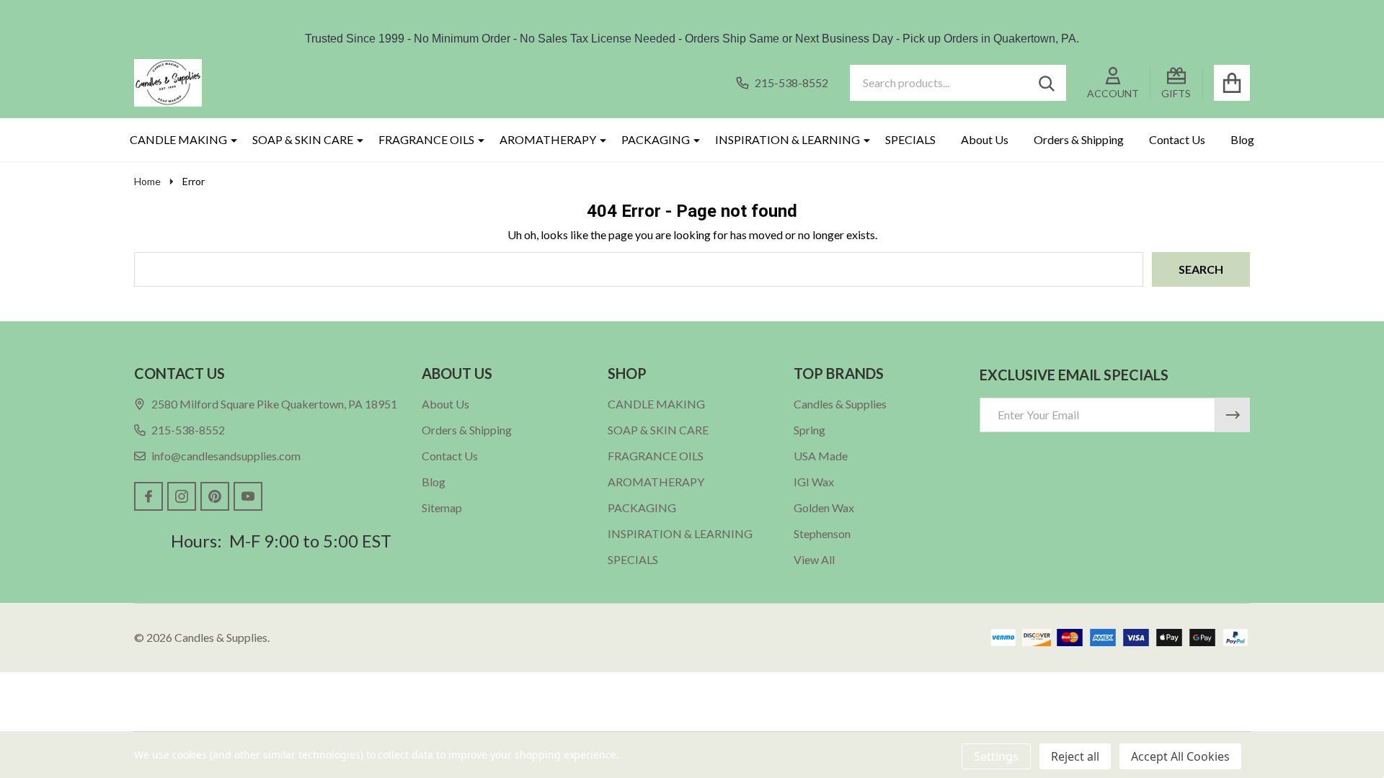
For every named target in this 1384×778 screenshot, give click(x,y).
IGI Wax (814, 481)
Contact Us (1177, 139)
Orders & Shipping (1079, 139)
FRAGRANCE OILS (426, 139)
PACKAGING (655, 139)
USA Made (821, 455)
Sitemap (442, 507)
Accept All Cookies (1180, 756)
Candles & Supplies (840, 404)
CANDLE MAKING (178, 139)
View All (814, 559)
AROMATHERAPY (548, 139)
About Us (984, 139)
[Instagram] (181, 496)
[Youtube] (248, 496)
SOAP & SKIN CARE (302, 139)
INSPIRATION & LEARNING (787, 139)
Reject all (1075, 756)
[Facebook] (148, 496)
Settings (996, 756)
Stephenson (822, 533)
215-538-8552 (188, 430)
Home (147, 181)
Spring (809, 430)
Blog (1242, 139)
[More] (228, 140)
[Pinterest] (215, 496)
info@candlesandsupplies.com (226, 455)
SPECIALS (910, 139)
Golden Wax (824, 507)
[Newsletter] (1232, 415)
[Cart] (1232, 83)
